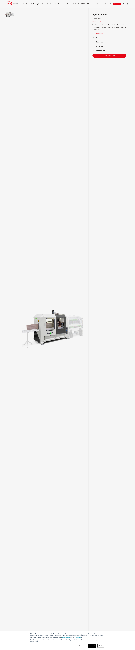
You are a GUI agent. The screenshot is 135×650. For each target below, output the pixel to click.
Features (99, 42)
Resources (62, 4)
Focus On (99, 34)
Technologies (35, 4)
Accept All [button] (92, 646)
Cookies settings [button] (83, 646)
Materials (45, 4)
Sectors (26, 4)
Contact (116, 4)
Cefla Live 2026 (79, 4)
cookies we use (66, 637)
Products (53, 4)
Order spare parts (109, 55)
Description (100, 38)
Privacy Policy (77, 637)
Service (100, 4)
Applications (101, 50)
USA (87, 4)
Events (69, 4)
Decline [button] (101, 646)
